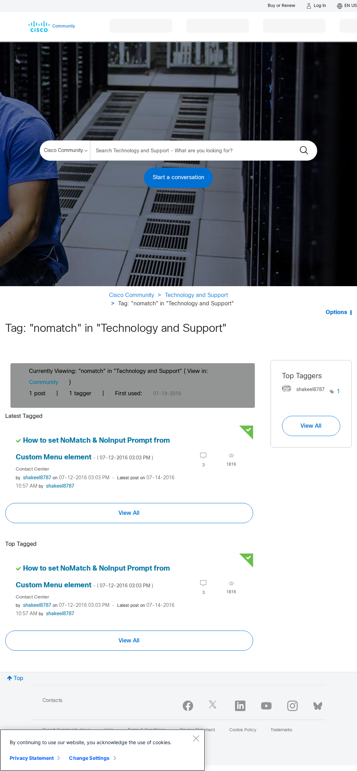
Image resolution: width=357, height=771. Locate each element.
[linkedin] (240, 706)
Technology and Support (196, 295)
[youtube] (266, 706)
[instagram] (292, 706)
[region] (102, 750)
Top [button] (18, 678)
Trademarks (281, 730)
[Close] (195, 738)
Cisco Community (131, 295)
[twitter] (214, 706)
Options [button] (336, 312)
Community (43, 382)
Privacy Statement (32, 758)
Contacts (52, 701)
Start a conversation (178, 177)
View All (129, 513)
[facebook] (188, 706)
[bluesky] (318, 704)
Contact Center (32, 469)
